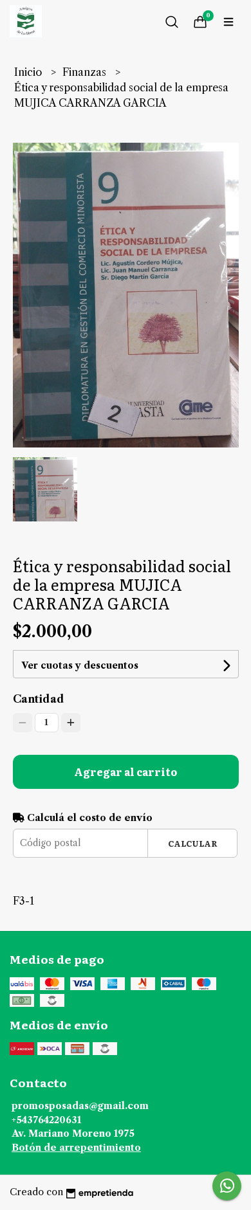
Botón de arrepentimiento (76, 1147)
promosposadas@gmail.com (80, 1106)
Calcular (193, 843)
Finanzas (85, 72)
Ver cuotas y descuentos (79, 665)
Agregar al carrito (125, 771)
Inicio (29, 72)
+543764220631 (46, 1120)
